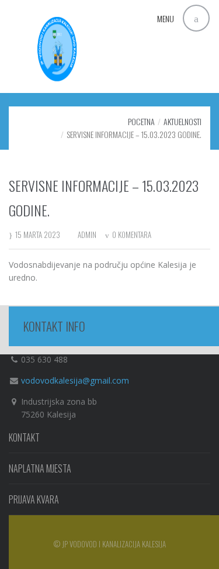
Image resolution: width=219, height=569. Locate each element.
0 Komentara (131, 234)
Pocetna (141, 121)
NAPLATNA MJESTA (40, 468)
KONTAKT (24, 437)
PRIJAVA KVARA (34, 499)
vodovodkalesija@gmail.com (75, 380)
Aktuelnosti (182, 121)
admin (87, 234)
